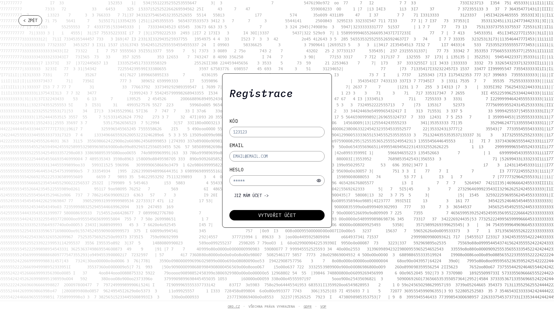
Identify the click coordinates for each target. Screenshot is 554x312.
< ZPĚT (30, 20)
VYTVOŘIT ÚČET (277, 215)
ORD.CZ (234, 306)
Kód (233, 121)
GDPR (308, 306)
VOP (323, 306)
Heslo (236, 169)
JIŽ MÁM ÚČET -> (251, 195)
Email (236, 145)
